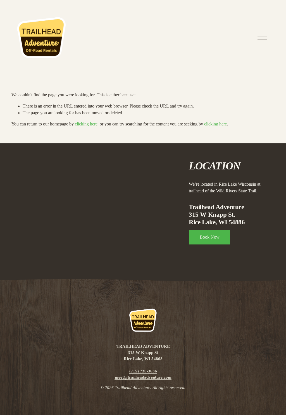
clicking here (86, 124)
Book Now (210, 237)
